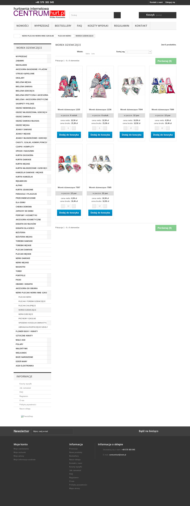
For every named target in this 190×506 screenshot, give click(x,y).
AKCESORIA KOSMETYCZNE (28, 220)
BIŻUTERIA (20, 233)
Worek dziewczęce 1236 (100, 109)
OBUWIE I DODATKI (24, 284)
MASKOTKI (20, 267)
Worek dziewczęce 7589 (163, 109)
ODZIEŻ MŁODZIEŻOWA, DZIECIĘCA (31, 112)
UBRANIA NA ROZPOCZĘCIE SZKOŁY (33, 327)
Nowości (22, 25)
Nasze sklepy (24, 409)
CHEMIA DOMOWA (24, 207)
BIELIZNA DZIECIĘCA (25, 91)
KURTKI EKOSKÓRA (24, 155)
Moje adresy (19, 456)
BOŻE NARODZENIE (24, 357)
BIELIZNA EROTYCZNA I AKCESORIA (32, 95)
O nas (21, 400)
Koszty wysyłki (98, 25)
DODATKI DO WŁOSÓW (26, 224)
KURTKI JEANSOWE (24, 190)
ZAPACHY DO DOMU (24, 211)
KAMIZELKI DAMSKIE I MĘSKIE (29, 172)
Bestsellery (63, 25)
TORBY (19, 271)
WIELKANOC (21, 353)
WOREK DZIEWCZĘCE (27, 310)
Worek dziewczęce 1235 (69, 109)
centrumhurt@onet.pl (117, 455)
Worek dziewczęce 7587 (69, 187)
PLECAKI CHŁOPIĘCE (27, 306)
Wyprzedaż (41, 25)
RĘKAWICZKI (21, 181)
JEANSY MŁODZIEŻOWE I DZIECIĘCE (32, 138)
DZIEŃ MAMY (21, 361)
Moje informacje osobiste (24, 460)
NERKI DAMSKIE (23, 258)
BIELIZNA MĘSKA (23, 82)
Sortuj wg (120, 52)
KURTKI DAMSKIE (23, 160)
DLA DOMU (20, 202)
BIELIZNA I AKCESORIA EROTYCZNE (32, 99)
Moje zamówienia (21, 449)
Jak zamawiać (25, 388)
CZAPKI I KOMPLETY (25, 147)
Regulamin (121, 25)
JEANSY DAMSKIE (24, 130)
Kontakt (141, 25)
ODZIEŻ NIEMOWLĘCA (25, 108)
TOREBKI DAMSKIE (24, 241)
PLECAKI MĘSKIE (23, 254)
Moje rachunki (20, 452)
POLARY (19, 344)
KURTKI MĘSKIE (23, 164)
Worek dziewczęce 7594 (131, 109)
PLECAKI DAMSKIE (24, 250)
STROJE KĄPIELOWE (25, 74)
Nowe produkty (75, 452)
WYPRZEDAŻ (21, 56)
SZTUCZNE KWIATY (24, 336)
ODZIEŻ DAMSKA (23, 117)
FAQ (79, 25)
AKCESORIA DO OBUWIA (27, 288)
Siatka (88, 53)
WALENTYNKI (22, 349)
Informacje (24, 376)
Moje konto (21, 444)
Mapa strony (74, 488)
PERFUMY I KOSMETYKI (26, 215)
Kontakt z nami (156, 2)
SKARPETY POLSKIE (25, 104)
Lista (93, 53)
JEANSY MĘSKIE (23, 134)
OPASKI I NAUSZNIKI (25, 151)
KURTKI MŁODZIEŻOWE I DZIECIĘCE (32, 168)
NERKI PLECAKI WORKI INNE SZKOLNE (33, 293)
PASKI (18, 280)
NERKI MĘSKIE (22, 263)
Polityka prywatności (27, 405)
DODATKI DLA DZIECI (25, 228)
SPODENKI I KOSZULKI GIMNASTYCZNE (34, 323)
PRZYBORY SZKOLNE (27, 319)
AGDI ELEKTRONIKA (25, 366)
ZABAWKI (20, 61)
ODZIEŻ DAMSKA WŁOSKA (27, 121)
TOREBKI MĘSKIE (23, 245)
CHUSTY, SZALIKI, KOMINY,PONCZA (31, 142)
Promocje (73, 449)
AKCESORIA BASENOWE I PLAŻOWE (32, 69)
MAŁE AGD (20, 340)
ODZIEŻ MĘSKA (22, 125)
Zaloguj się (170, 2)
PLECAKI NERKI (24, 297)
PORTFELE (20, 275)
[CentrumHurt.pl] (39, 12)
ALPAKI (19, 185)
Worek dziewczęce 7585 (100, 187)
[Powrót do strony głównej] (16, 36)
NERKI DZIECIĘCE (25, 314)
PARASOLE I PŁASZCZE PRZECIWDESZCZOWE (26, 196)
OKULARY (20, 78)
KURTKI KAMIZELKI (24, 177)
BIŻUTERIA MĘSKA (24, 237)
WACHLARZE (21, 65)
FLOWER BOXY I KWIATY (27, 331)
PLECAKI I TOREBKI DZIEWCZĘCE (31, 301)
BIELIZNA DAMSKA (24, 87)
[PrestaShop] (27, 416)
